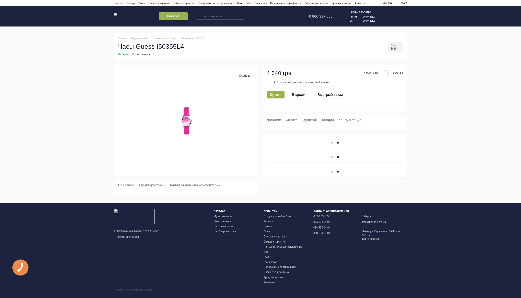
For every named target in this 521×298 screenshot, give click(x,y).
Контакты (360, 3)
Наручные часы (223, 226)
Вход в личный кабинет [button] (278, 216)
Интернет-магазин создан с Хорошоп (133, 289)
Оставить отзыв (141, 54)
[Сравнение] (382, 16)
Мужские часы (223, 216)
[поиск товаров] (199, 16)
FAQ (248, 3)
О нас (142, 3)
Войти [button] (277, 82)
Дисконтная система (316, 3)
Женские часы (222, 221)
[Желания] (393, 16)
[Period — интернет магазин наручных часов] (134, 216)
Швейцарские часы (225, 231)
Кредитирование (341, 3)
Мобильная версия (129, 236)
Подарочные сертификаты (285, 3)
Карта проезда (371, 238)
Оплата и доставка (159, 3)
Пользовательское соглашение (216, 3)
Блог (240, 3)
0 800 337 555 (321, 16)
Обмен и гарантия (184, 3)
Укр (385, 3)
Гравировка (260, 3)
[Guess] (244, 75)
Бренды (131, 3)
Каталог (118, 3)
